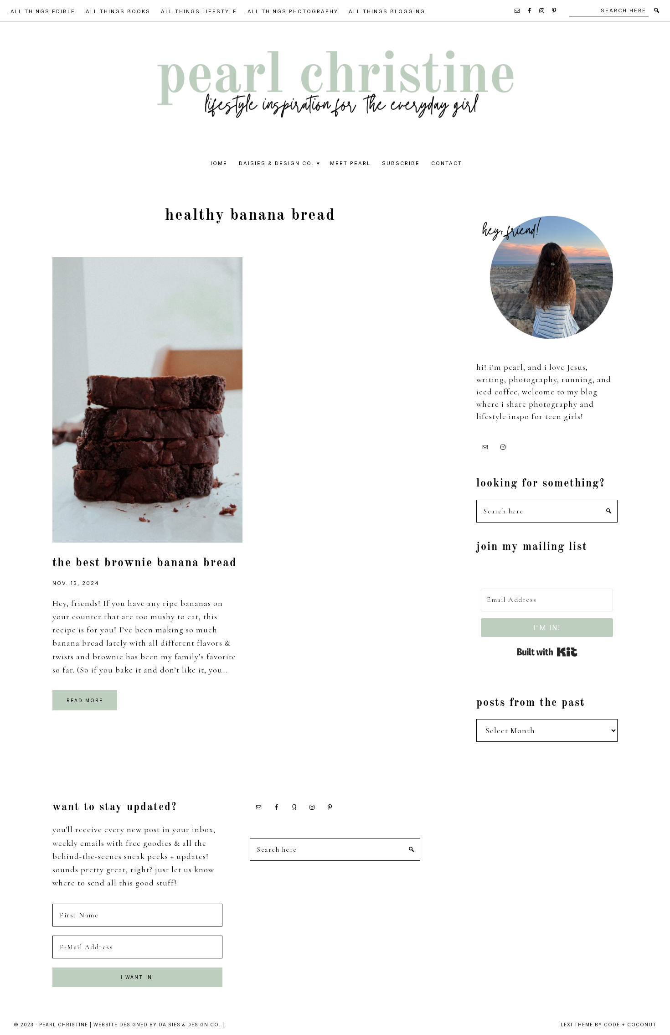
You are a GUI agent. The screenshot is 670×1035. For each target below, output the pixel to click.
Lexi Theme (577, 1024)
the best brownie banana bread (144, 563)
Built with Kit (547, 652)
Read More (85, 700)
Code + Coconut (630, 1024)
